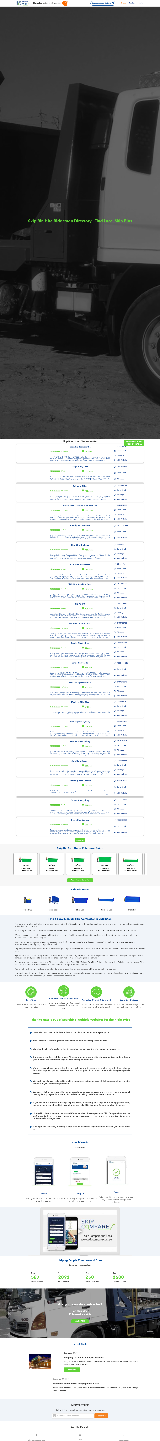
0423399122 (122, 760)
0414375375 (122, 682)
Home (123, 3)
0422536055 (122, 486)
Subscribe (101, 1416)
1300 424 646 (122, 663)
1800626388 (122, 781)
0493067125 (122, 603)
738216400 (121, 544)
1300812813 (122, 446)
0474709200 (122, 505)
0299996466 (122, 800)
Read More (72, 1370)
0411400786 (122, 623)
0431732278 (122, 643)
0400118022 (122, 584)
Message (120, 455)
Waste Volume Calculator (80, 880)
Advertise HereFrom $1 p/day (133, 443)
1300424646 (122, 820)
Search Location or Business (101, 3)
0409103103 (122, 721)
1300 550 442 (122, 526)
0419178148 (122, 467)
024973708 (121, 702)
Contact (132, 3)
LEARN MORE (80, 1321)
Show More (80, 840)
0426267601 (122, 741)
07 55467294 (122, 564)
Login (141, 3)
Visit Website (122, 460)
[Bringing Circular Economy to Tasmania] (40, 1371)
